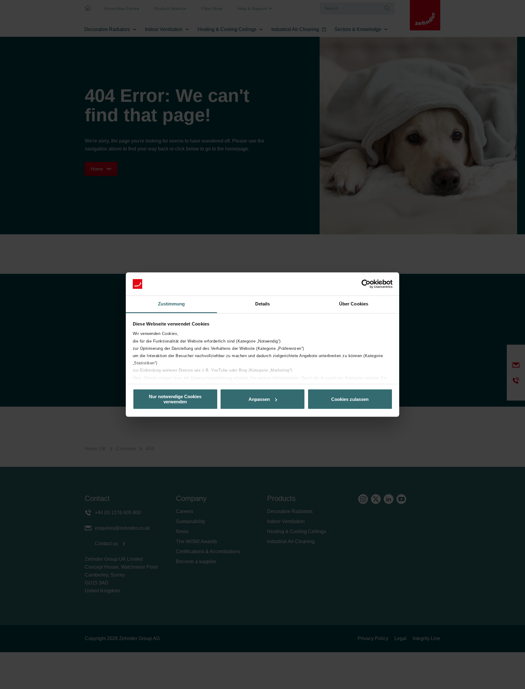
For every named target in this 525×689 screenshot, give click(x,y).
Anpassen (259, 399)
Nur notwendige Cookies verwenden (175, 399)
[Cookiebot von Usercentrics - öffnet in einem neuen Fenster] (366, 283)
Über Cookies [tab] (353, 304)
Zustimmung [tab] (171, 304)
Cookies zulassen (350, 399)
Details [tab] (262, 304)
